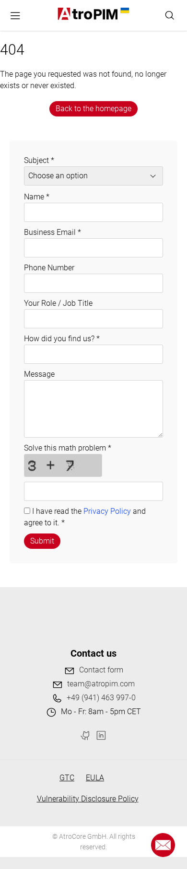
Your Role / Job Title (58, 303)
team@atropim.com (101, 683)
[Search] (170, 15)
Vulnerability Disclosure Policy (88, 798)
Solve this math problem (67, 447)
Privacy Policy (107, 511)
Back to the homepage (93, 108)
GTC (66, 777)
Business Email (52, 232)
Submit (42, 540)
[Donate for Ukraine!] (123, 10)
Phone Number (49, 267)
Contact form (101, 669)
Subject (39, 160)
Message (39, 374)
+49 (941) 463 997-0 (101, 697)
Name (36, 196)
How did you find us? (62, 338)
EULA (95, 777)
